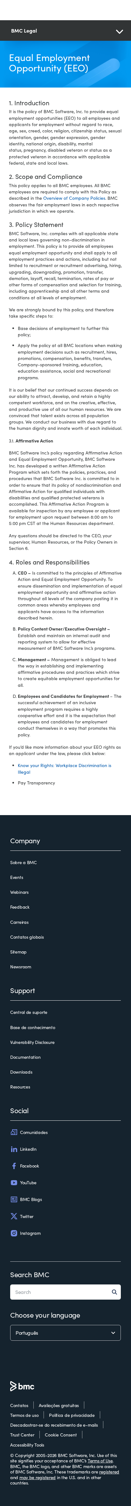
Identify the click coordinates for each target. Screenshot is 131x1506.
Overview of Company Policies (74, 198)
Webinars (19, 892)
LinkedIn (28, 1149)
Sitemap (18, 952)
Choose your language (45, 1315)
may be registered (37, 1477)
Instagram (30, 1233)
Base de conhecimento (32, 1027)
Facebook (29, 1166)
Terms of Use (100, 1461)
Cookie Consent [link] (61, 1435)
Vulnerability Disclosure (32, 1042)
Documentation (25, 1057)
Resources (20, 1087)
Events (16, 877)
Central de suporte (28, 1012)
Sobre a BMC (23, 862)
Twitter (26, 1216)
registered (109, 1472)
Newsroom (20, 967)
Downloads (21, 1072)
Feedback (20, 907)
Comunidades (34, 1132)
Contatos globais (27, 937)
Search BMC (29, 1274)
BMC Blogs (31, 1199)
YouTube (28, 1183)
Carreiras (19, 922)
